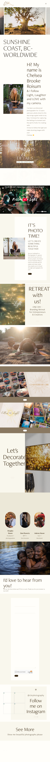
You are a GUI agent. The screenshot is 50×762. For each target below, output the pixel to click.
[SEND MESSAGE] (16, 676)
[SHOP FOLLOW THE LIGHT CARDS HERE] (25, 400)
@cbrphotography (36, 695)
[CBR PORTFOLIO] (30, 274)
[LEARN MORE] (37, 321)
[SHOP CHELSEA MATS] (25, 356)
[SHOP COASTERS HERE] (25, 369)
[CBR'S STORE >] (12, 478)
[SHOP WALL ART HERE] (25, 430)
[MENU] (45, 3)
